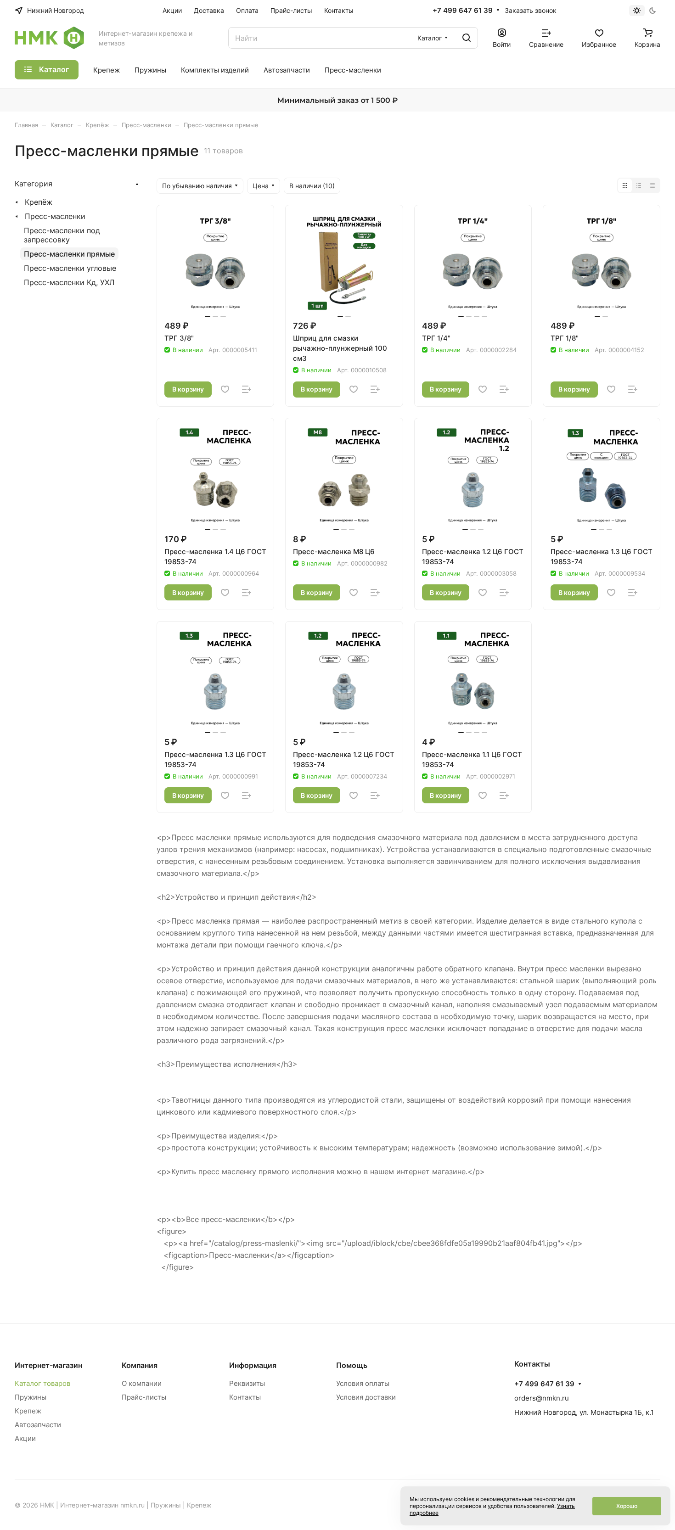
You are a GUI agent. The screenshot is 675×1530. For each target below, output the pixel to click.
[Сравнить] (246, 389)
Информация (252, 1365)
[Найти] (466, 38)
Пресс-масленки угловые (70, 268)
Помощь (351, 1365)
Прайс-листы (144, 1397)
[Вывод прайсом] (652, 185)
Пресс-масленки (55, 216)
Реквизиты (247, 1383)
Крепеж (28, 1411)
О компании (142, 1383)
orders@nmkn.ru (541, 1398)
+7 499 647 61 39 (463, 10)
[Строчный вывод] (639, 185)
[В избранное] (225, 389)
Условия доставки (366, 1397)
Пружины (30, 1397)
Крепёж (38, 202)
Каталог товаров (42, 1383)
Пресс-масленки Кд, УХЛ (69, 282)
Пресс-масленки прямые (69, 253)
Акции (25, 1438)
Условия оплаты (362, 1383)
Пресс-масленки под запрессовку (62, 235)
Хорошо (626, 1505)
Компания (140, 1365)
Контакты (245, 1397)
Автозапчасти (38, 1424)
